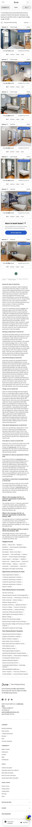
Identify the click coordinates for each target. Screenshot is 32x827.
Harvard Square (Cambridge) (17, 556)
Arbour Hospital (6, 671)
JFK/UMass (16, 559)
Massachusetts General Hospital (11, 634)
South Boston (14, 566)
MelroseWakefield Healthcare (10, 669)
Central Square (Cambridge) (18, 547)
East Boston (5, 554)
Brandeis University (8, 605)
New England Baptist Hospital (10, 651)
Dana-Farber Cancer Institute (10, 641)
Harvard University (7, 593)
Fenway (24, 554)
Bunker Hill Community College (11, 619)
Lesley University (19, 609)
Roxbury (15, 564)
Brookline (5, 547)
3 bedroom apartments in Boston (11, 582)
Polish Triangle (6, 564)
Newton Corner (15, 561)
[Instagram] (5, 700)
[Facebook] (2, 700)
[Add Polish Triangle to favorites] (3, 31)
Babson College (6, 616)
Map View (25, 822)
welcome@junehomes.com (10, 712)
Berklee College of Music (9, 602)
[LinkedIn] (12, 700)
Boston (23, 308)
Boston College (17, 600)
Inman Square (6, 559)
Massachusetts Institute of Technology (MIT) (15, 595)
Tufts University (6, 600)
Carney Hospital (6, 674)
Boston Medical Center (8, 648)
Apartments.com (21, 459)
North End (25, 561)
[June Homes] (14, 685)
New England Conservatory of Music (12, 614)
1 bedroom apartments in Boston (11, 577)
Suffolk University (7, 609)
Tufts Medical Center (8, 646)
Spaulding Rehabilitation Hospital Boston (14, 653)
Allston (4, 545)
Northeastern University (21, 597)
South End (23, 566)
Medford (23, 559)
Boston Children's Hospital (9, 639)
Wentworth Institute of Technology (12, 628)
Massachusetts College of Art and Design (14, 621)
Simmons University (19, 607)
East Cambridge (15, 554)
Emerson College (7, 607)
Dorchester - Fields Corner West (11, 552)
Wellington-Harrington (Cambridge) (12, 568)
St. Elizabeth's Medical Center (10, 658)
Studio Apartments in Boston (10, 575)
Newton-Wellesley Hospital (10, 660)
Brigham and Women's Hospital (11, 636)
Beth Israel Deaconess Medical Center (13, 643)
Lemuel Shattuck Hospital (20, 674)
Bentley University (21, 605)
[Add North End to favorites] (3, 128)
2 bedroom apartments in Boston (11, 579)
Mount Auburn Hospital (20, 655)
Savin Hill (22, 564)
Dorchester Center (7, 549)
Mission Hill (5, 561)
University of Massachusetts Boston (12, 612)
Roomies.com (12, 447)
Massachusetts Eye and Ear (10, 663)
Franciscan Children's (19, 671)
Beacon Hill (11, 545)
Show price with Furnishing (10, 22)
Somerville (5, 566)
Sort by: (26, 22)
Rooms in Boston (7, 586)
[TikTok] (9, 700)
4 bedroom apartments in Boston (11, 584)
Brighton (19, 545)
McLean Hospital (7, 655)
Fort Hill (4, 556)
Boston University (7, 597)
